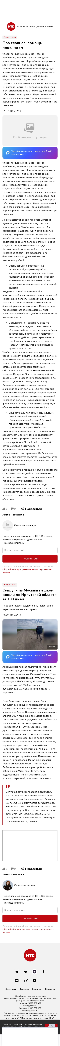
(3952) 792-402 (34, 1003)
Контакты (50, 989)
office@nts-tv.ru (37, 1001)
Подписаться (30, 558)
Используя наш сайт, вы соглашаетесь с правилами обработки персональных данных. (22, 1027)
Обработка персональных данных (30, 996)
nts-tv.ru (53, 1013)
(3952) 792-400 (34, 1008)
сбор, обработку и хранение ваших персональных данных (28, 571)
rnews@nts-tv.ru (30, 1005)
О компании (10, 989)
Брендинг (37, 989)
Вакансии (24, 989)
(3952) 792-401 (23, 1001)
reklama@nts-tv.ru (30, 1010)
